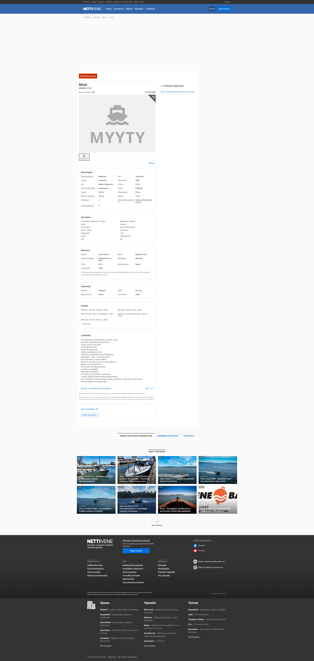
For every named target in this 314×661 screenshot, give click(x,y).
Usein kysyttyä (129, 572)
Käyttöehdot (128, 579)
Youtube (201, 551)
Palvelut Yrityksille (166, 572)
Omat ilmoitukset (95, 568)
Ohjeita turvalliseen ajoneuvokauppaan (97, 388)
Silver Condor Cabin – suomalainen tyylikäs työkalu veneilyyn (96, 500)
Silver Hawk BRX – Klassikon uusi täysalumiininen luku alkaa (218, 470)
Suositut (189, 435)
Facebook (201, 545)
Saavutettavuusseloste (133, 582)
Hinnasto (162, 565)
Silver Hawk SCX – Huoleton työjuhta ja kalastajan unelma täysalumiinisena (96, 470)
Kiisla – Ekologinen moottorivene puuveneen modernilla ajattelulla (177, 500)
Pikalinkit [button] (139, 8)
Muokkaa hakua (89, 76)
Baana (142, 2)
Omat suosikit (93, 572)
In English (227, 2)
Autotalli (93, 2)
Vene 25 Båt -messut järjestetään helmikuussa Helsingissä (218, 500)
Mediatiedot (163, 568)
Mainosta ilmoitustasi (97, 575)
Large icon (152, 99)
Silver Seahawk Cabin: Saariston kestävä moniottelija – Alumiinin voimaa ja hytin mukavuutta (137, 470)
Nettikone (109, 2)
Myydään (87, 17)
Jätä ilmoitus (224, 9)
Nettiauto (86, 2)
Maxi (104, 17)
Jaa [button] (153, 163)
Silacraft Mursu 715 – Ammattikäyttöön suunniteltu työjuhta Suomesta (137, 500)
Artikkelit (150, 8)
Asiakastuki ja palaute (133, 565)
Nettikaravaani (127, 2)
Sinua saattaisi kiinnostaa (136, 435)
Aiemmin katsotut (168, 435)
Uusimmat (118, 8)
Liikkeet (129, 8)
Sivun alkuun (157, 525)
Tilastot (151, 388)
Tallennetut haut (95, 565)
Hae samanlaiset (89, 409)
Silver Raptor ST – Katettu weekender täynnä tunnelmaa (177, 470)
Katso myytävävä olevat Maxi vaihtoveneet (178, 92)
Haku (109, 8)
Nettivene (92, 9)
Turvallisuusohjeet (131, 575)
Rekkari (136, 2)
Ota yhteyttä (164, 575)
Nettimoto (101, 2)
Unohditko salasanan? (133, 568)
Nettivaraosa (117, 2)
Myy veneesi (136, 550)
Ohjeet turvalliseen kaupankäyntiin (210, 567)
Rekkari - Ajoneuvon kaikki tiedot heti (211, 561)
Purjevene (96, 17)
